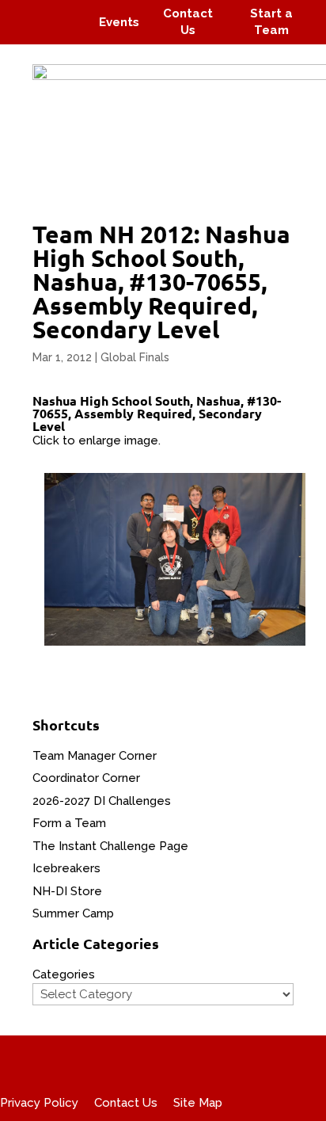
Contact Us (125, 1103)
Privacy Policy (39, 1103)
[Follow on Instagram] (60, 11)
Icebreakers (66, 868)
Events (119, 22)
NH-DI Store (67, 891)
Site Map (197, 1103)
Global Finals (134, 357)
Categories (63, 974)
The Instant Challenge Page (110, 846)
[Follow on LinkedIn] (68, 33)
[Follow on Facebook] (30, 11)
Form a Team (69, 823)
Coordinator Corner (86, 778)
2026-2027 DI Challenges (101, 801)
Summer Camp (73, 913)
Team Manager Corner (94, 756)
